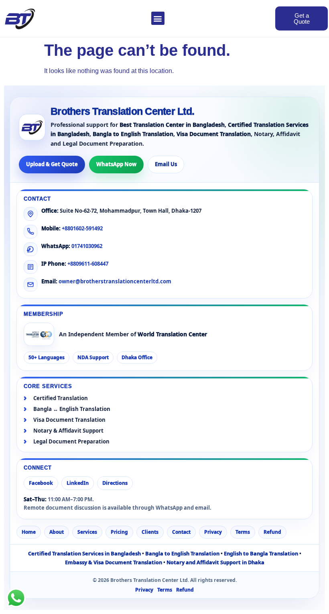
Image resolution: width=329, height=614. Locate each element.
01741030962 (86, 246)
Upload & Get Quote (52, 164)
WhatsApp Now (116, 164)
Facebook (41, 483)
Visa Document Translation (69, 420)
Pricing (119, 532)
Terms (243, 532)
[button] (157, 18)
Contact (181, 532)
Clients (150, 532)
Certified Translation (60, 398)
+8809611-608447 (87, 263)
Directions (115, 483)
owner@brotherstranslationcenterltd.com (115, 281)
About (56, 532)
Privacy (213, 532)
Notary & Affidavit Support (68, 430)
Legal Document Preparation (71, 441)
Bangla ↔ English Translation (71, 409)
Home (29, 532)
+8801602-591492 (82, 228)
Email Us (166, 164)
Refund (272, 532)
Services (87, 532)
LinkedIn (78, 483)
